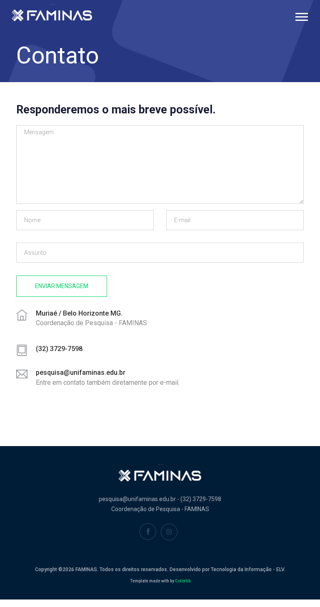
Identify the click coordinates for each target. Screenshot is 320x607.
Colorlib (182, 581)
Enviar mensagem (61, 286)
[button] (301, 15)
